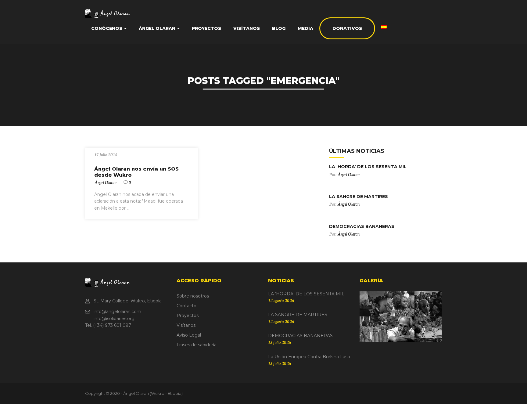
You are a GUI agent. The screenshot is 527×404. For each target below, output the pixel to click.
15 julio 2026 (279, 342)
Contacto (186, 305)
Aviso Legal (189, 335)
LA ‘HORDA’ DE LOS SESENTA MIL (368, 166)
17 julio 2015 (105, 154)
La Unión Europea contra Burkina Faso (309, 356)
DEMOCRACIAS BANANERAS (361, 226)
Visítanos (246, 28)
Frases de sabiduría (197, 345)
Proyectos (206, 28)
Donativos (347, 28)
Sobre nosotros (193, 296)
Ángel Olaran (105, 182)
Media (305, 28)
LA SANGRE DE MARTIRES (358, 196)
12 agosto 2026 (281, 300)
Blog (278, 28)
